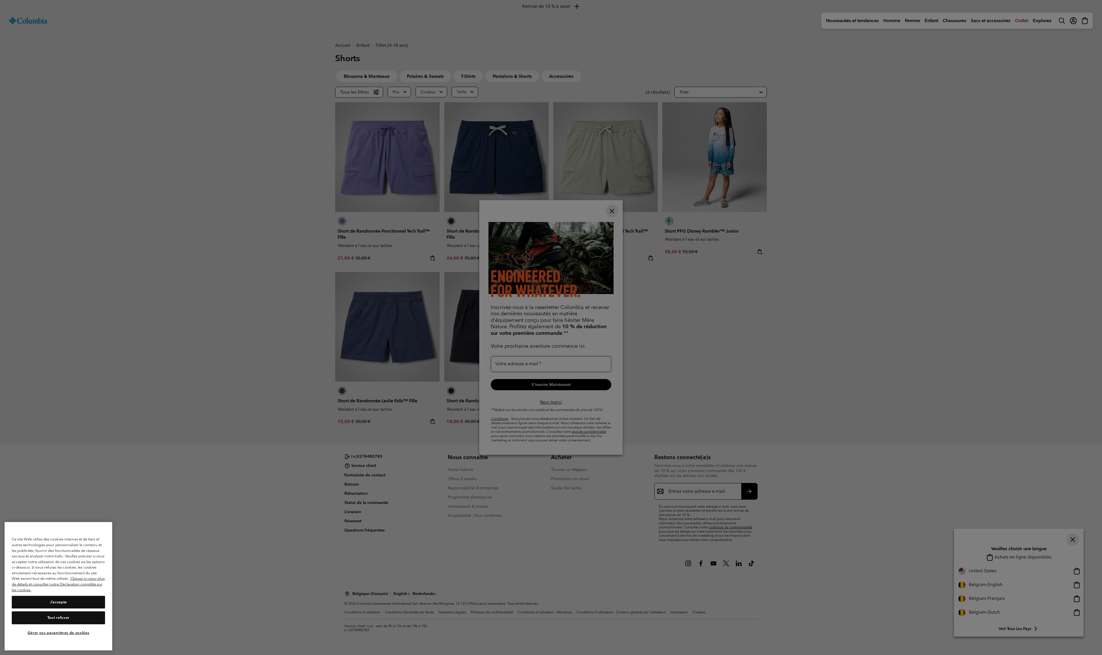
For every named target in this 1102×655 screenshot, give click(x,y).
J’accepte (58, 602)
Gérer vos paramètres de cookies (58, 632)
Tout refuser (58, 617)
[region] (58, 586)
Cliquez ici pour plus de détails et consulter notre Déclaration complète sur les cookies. (58, 584)
